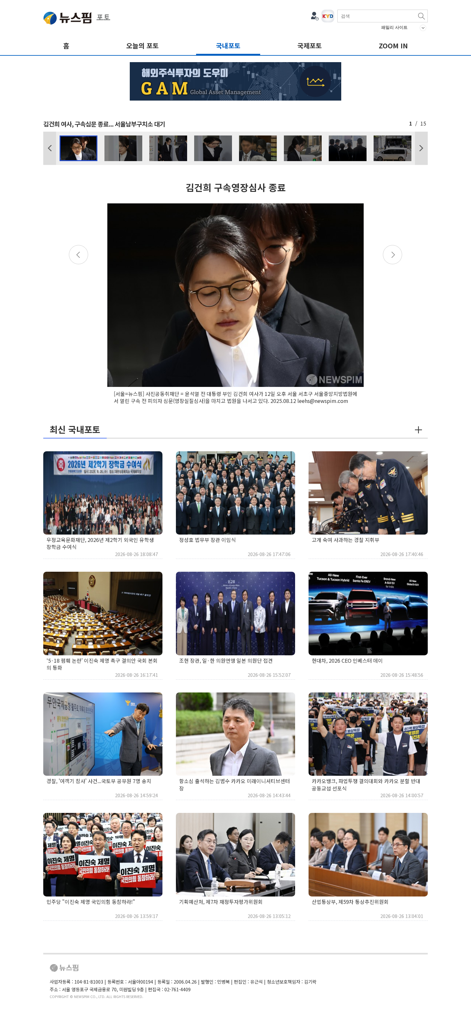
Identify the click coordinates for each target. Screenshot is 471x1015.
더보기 (418, 430)
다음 (421, 148)
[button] (49, 148)
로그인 (315, 16)
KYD (327, 16)
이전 (49, 148)
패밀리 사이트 (394, 27)
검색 (421, 16)
